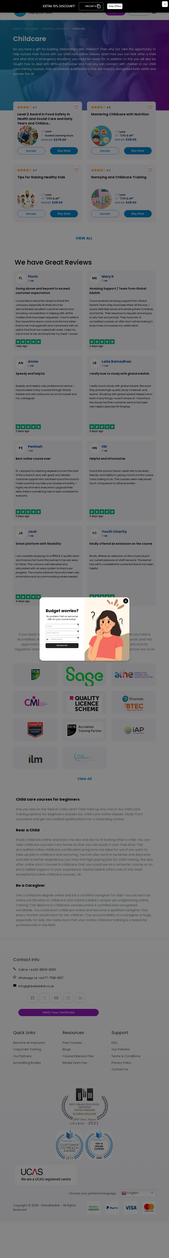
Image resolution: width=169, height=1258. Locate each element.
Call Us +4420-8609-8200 (37, 970)
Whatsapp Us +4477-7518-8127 (40, 978)
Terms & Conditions (125, 1056)
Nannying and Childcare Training (118, 177)
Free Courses (72, 1043)
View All (84, 778)
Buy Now (64, 151)
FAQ (114, 1043)
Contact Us (119, 1069)
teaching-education (55, 28)
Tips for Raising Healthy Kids (41, 177)
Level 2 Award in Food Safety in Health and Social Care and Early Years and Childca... (45, 118)
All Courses (32, 28)
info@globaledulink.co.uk (36, 986)
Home (17, 28)
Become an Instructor (29, 1043)
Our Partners (22, 1056)
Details (31, 151)
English (132, 1193)
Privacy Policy (121, 1063)
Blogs (66, 1049)
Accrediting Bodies (27, 1063)
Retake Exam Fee (74, 1063)
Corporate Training (27, 1049)
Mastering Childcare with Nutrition (120, 114)
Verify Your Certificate (58, 1012)
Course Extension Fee (78, 1056)
